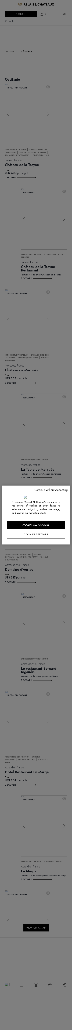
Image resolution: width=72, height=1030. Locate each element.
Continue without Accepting (51, 490)
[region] (36, 514)
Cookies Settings (36, 534)
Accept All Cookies (36, 524)
